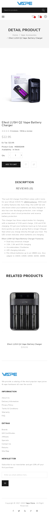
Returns (5, 447)
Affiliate (5, 437)
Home (15, 35)
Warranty (6, 412)
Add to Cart (11, 164)
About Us (6, 398)
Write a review (26, 131)
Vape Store (30, 503)
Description (24, 182)
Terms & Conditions (10, 408)
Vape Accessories (28, 35)
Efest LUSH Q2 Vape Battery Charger (26, 38)
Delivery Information (10, 401)
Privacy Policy (7, 405)
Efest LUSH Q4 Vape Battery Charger (24, 344)
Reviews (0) (24, 188)
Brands (5, 429)
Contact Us (6, 444)
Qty (3, 155)
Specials (5, 440)
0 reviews (14, 131)
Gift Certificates (8, 433)
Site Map (5, 451)
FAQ (3, 416)
